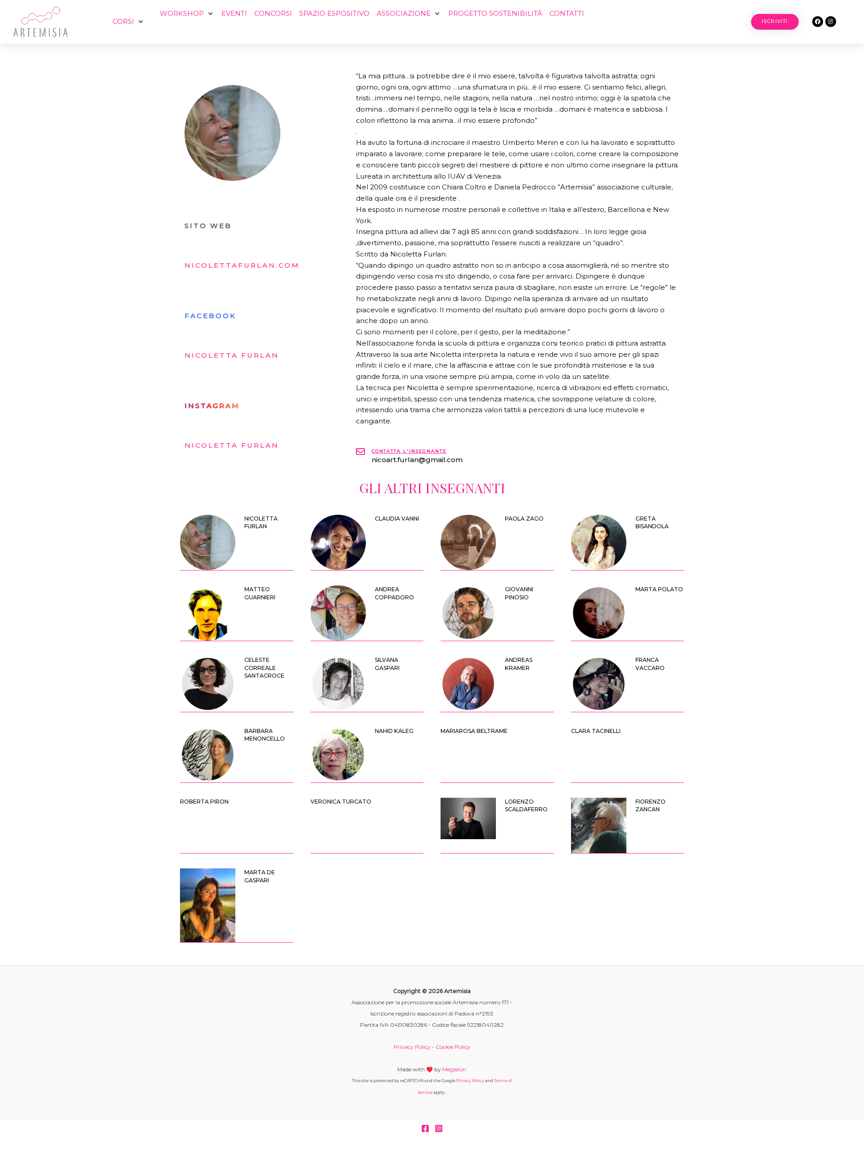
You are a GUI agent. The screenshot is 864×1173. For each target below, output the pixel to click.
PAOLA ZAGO (524, 518)
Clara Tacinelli (596, 731)
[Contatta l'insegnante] (360, 451)
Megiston (454, 1069)
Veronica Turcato (340, 801)
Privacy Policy (412, 1046)
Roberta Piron (204, 801)
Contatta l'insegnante (409, 451)
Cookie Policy (453, 1046)
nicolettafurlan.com (242, 265)
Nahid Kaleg (394, 731)
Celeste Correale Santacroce (264, 667)
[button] (128, 21)
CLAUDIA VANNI (397, 518)
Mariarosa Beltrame (474, 731)
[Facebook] (425, 1128)
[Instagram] (439, 1128)
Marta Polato (659, 589)
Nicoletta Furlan (231, 355)
